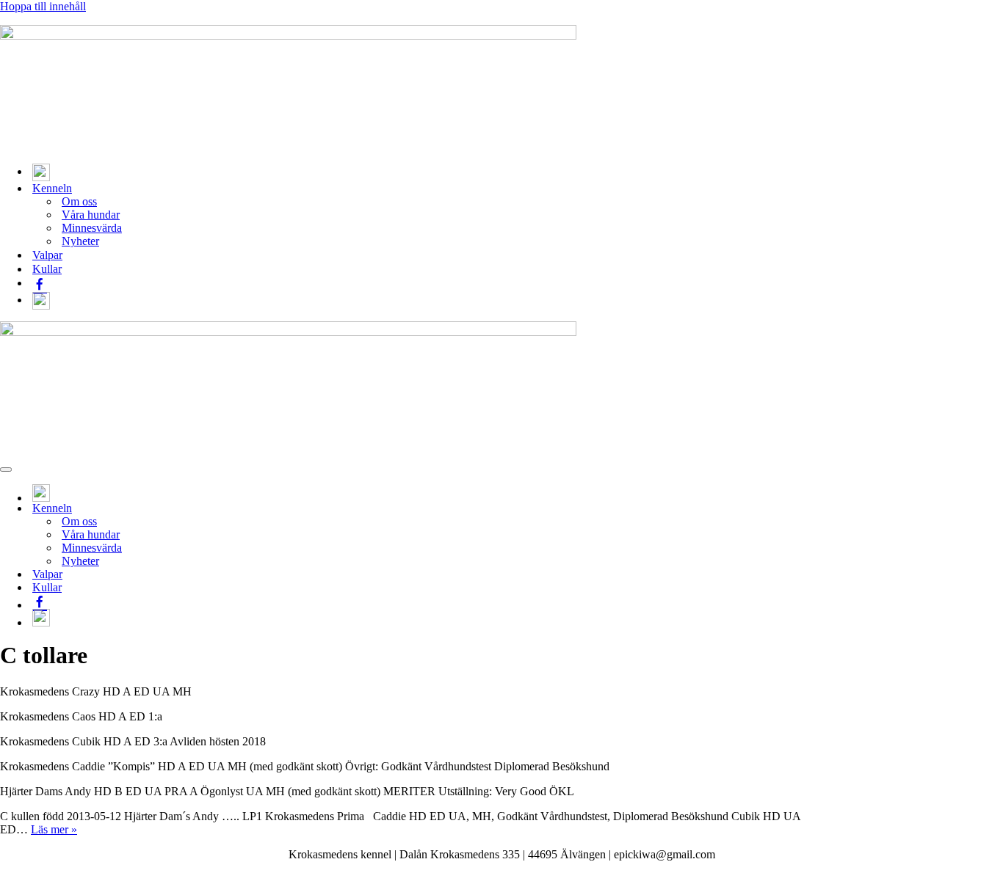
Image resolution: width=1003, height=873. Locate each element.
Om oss (79, 201)
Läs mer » (54, 829)
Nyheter (80, 241)
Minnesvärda (92, 228)
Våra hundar (91, 214)
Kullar (47, 269)
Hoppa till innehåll (43, 6)
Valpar (47, 255)
